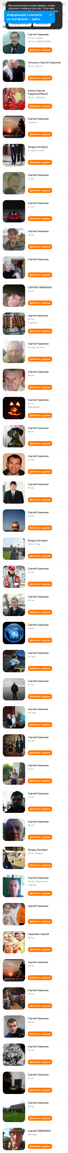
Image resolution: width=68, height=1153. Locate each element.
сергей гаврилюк (38, 315)
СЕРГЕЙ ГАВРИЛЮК (40, 287)
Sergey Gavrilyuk (38, 146)
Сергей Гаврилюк (38, 34)
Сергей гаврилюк (38, 1102)
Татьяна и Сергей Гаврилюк (44, 62)
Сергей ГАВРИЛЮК (39, 1130)
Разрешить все (20, 23)
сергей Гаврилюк (38, 905)
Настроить (42, 23)
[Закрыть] (50, 15)
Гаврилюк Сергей (38, 934)
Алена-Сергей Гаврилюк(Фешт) (38, 92)
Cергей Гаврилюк (38, 1046)
